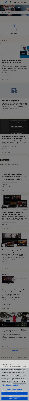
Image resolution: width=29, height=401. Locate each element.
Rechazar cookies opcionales (14, 393)
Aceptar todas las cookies (14, 398)
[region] (14, 380)
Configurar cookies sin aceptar (14, 389)
